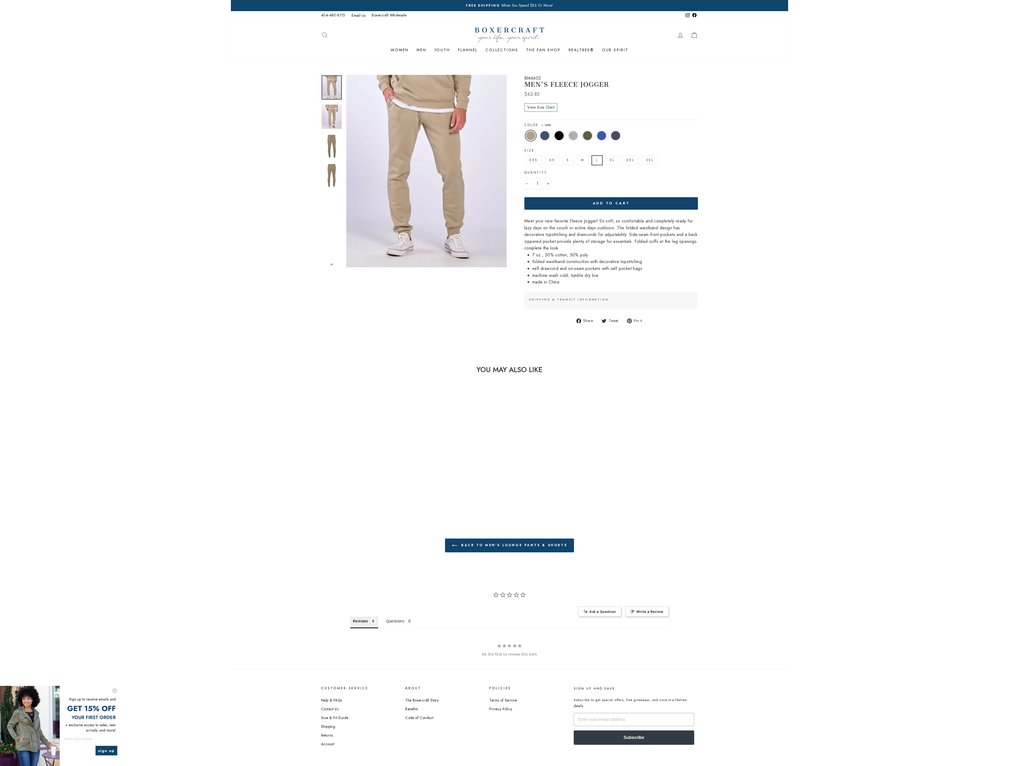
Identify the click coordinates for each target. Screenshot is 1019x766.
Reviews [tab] (360, 620)
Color (537, 125)
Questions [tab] (395, 620)
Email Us (358, 15)
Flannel (468, 50)
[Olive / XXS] (367, 483)
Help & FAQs (331, 700)
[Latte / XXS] (338, 483)
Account (327, 744)
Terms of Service (503, 700)
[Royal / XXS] (374, 483)
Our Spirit (615, 50)
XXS (533, 160)
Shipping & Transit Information (569, 299)
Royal (601, 135)
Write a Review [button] (649, 611)
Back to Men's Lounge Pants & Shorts (513, 545)
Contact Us (329, 709)
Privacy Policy (500, 709)
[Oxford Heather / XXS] (360, 483)
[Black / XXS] (353, 483)
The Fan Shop (543, 50)
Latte (530, 135)
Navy (544, 135)
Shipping (328, 726)
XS (552, 160)
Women (400, 50)
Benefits (411, 709)
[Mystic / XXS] (381, 483)
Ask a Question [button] (602, 611)
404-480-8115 (333, 15)
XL (612, 160)
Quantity (535, 172)
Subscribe (634, 737)
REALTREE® (581, 50)
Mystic (615, 135)
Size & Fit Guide (334, 717)
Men (421, 50)
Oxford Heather (573, 135)
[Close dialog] (114, 690)
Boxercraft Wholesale (389, 15)
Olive (587, 135)
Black (559, 135)
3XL (650, 160)
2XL (630, 160)
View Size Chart (540, 107)
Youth (442, 50)
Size (529, 150)
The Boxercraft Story (422, 700)
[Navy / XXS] (345, 483)
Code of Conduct (419, 717)
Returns (327, 735)
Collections (502, 50)
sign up (106, 750)
